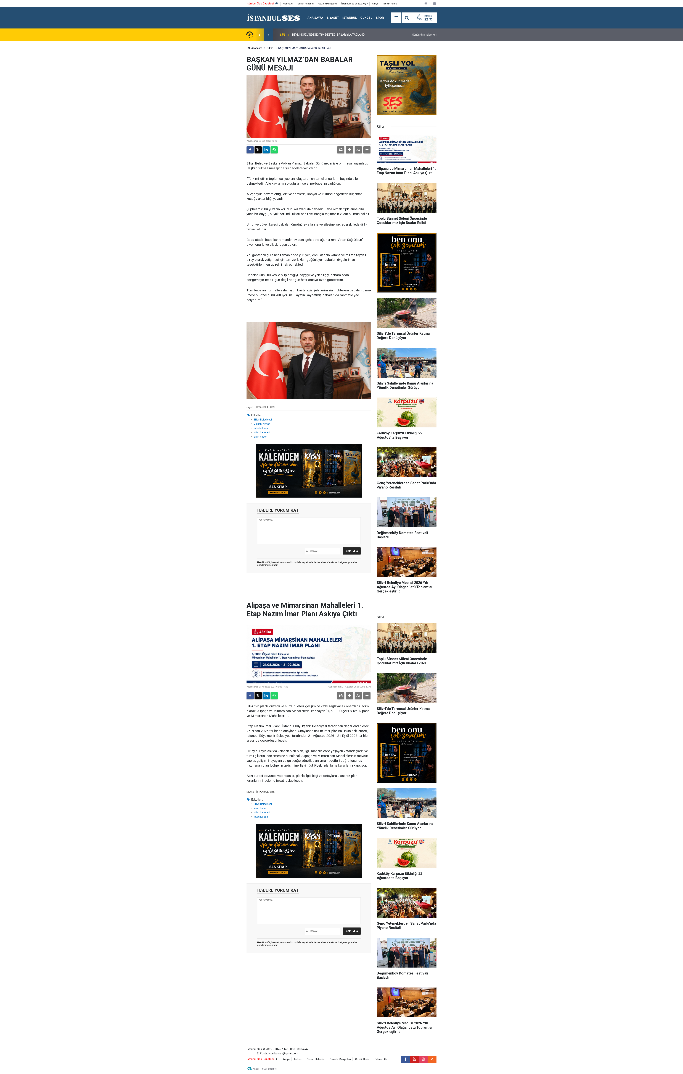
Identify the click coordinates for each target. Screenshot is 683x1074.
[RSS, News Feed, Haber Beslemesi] (432, 1059)
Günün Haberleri (306, 3)
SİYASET (333, 17)
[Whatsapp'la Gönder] (274, 149)
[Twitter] (258, 149)
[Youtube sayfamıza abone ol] (414, 1059)
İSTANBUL (349, 17)
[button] (349, 149)
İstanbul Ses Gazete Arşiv (354, 3)
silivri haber (260, 436)
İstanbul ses (261, 428)
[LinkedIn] (266, 149)
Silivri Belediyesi (263, 419)
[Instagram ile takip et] (423, 1059)
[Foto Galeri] (434, 3)
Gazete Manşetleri (327, 3)
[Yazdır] (340, 149)
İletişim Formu (390, 3)
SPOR (380, 17)
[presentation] (259, 35)
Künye (375, 3)
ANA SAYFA (315, 17)
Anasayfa (256, 48)
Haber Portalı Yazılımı (265, 1068)
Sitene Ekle (381, 1059)
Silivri (270, 48)
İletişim (298, 1059)
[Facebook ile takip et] (405, 1059)
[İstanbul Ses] (273, 17)
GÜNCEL (366, 17)
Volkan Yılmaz (262, 423)
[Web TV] (426, 3)
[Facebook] (250, 149)
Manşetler (288, 3)
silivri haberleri (262, 432)
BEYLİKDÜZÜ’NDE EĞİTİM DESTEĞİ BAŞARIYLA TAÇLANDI (329, 34)
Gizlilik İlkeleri (362, 1059)
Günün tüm (424, 34)
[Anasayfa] (277, 3)
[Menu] (396, 18)
